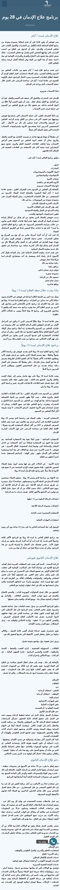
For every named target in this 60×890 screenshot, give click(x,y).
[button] (53, 842)
